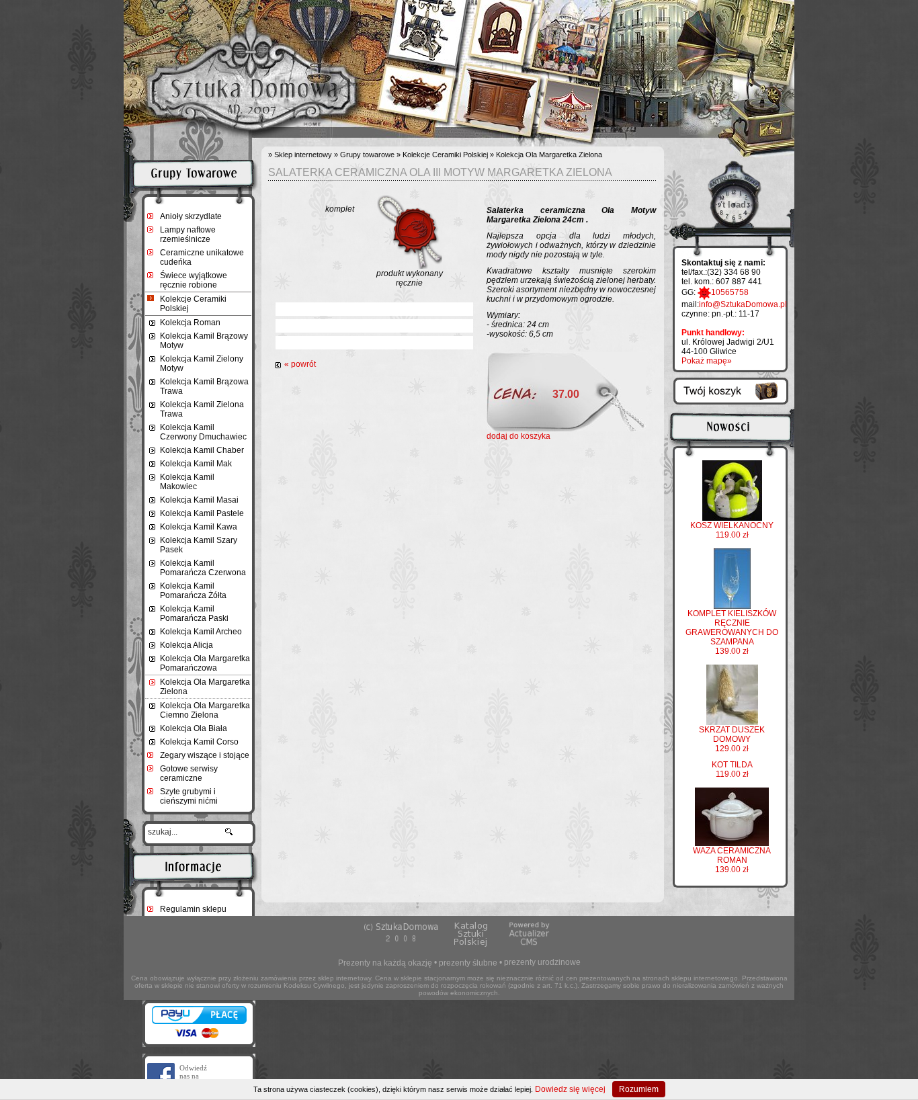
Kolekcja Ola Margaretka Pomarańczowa (205, 663)
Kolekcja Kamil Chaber (202, 450)
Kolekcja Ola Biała (193, 728)
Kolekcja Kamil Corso (199, 742)
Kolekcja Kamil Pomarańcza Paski (194, 613)
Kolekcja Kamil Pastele (202, 513)
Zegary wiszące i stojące (204, 755)
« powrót (300, 364)
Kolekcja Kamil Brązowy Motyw (204, 340)
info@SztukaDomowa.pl (743, 304)
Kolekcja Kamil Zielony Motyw (201, 363)
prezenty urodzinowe (542, 962)
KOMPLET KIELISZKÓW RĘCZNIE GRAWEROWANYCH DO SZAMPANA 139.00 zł (731, 632)
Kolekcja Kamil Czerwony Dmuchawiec (203, 432)
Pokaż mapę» (706, 361)
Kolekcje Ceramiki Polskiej (193, 303)
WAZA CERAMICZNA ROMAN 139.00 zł (732, 860)
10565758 (730, 292)
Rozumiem (639, 1089)
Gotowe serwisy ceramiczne (189, 773)
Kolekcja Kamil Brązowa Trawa (204, 386)
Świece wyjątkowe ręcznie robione (193, 280)
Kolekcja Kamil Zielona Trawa (202, 409)
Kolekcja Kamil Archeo (201, 631)
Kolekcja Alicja (186, 645)
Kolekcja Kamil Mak (196, 463)
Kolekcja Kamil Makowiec (187, 481)
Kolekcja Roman (190, 322)
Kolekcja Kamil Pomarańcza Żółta (193, 590)
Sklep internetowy (303, 155)
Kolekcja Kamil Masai (199, 500)
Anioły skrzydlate (191, 216)
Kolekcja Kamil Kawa (198, 527)
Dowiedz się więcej (570, 1089)
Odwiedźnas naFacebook (194, 1076)
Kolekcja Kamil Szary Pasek (198, 545)
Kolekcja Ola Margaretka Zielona (205, 686)
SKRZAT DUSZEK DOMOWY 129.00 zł (732, 739)
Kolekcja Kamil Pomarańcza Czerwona (203, 567)
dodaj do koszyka (518, 436)
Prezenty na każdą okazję (385, 963)
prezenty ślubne (468, 963)
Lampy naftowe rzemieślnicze (188, 234)
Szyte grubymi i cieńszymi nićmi (189, 796)
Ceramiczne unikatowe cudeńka (202, 257)
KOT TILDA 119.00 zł (732, 769)
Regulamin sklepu (193, 909)
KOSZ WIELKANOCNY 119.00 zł (732, 530)
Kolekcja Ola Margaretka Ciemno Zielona (205, 710)
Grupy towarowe (367, 155)
